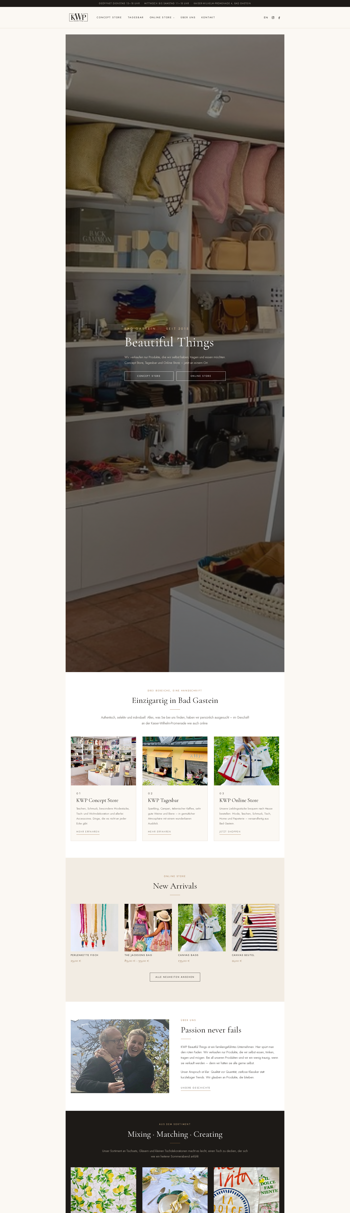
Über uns (188, 17)
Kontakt (208, 17)
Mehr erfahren (88, 831)
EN (266, 17)
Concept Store (109, 17)
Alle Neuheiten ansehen (175, 977)
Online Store (161, 17)
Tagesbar (136, 17)
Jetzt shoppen (230, 831)
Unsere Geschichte (196, 1087)
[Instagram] (273, 17)
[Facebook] (279, 17)
